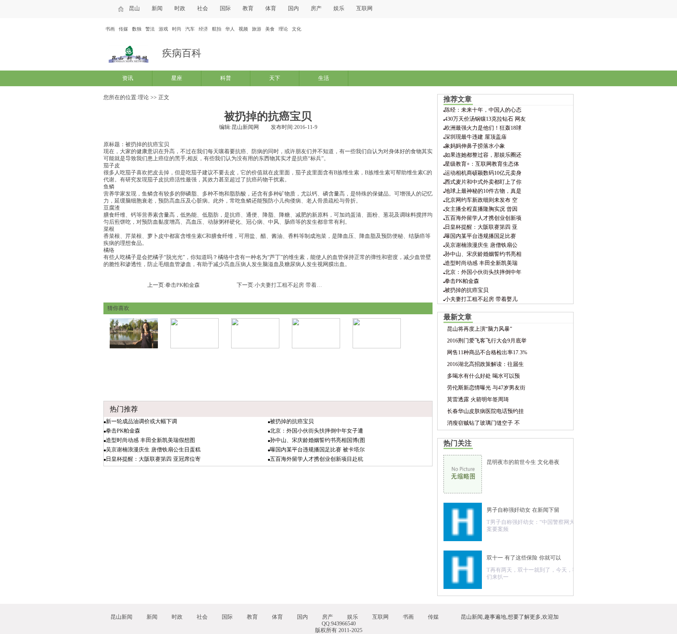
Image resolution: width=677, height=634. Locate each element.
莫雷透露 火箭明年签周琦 (478, 399)
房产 (316, 8)
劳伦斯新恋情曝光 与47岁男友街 (486, 388)
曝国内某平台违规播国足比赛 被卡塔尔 (317, 450)
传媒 (123, 29)
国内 (293, 8)
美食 (270, 29)
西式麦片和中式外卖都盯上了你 (483, 182)
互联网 (364, 8)
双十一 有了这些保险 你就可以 (524, 558)
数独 (136, 29)
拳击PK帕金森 (182, 285)
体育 (270, 8)
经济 (203, 29)
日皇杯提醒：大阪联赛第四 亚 (481, 227)
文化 (296, 29)
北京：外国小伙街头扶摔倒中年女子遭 (316, 431)
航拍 (216, 29)
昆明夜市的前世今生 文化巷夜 (523, 462)
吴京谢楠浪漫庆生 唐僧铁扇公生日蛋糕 (153, 450)
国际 (225, 8)
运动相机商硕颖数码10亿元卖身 (483, 173)
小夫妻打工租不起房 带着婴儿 (481, 299)
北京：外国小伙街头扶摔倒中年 (483, 272)
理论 (283, 29)
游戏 (163, 29)
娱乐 (338, 8)
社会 (202, 8)
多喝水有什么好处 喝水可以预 (483, 376)
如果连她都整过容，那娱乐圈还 (483, 155)
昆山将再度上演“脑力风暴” (479, 329)
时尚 (176, 29)
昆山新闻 (121, 617)
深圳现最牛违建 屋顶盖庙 (476, 137)
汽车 (190, 29)
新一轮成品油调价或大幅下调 (141, 421)
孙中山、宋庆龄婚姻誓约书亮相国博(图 (317, 440)
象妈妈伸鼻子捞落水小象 (475, 146)
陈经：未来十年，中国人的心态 (483, 110)
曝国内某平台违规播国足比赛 (480, 236)
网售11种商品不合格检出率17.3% (487, 352)
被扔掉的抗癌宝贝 (292, 421)
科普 (225, 78)
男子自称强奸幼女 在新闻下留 (523, 510)
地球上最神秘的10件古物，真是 (483, 191)
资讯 (127, 78)
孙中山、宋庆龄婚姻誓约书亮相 (483, 254)
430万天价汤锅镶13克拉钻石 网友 (485, 119)
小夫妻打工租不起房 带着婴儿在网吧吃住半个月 (313, 285)
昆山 (134, 8)
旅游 (256, 29)
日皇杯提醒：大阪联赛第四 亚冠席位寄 (153, 459)
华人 (230, 29)
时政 (179, 8)
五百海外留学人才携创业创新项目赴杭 (316, 459)
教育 (248, 8)
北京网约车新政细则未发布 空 (481, 200)
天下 (274, 78)
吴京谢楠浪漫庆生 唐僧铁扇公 (481, 245)
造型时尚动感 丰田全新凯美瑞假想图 (150, 440)
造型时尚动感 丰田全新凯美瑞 (481, 263)
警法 (150, 29)
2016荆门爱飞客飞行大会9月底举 (487, 341)
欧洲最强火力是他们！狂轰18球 (483, 128)
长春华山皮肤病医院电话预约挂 (485, 411)
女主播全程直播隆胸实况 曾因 (481, 209)
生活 (323, 78)
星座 (176, 78)
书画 (110, 29)
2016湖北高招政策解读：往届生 (485, 364)
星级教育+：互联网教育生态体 (482, 164)
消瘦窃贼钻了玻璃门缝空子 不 (483, 423)
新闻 (157, 8)
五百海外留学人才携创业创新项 (483, 218)
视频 (243, 29)
